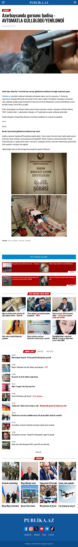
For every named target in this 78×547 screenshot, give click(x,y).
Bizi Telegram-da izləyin (39, 257)
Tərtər (21, 240)
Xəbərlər (37, 535)
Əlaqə (44, 535)
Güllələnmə (13, 240)
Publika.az (6, 96)
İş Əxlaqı (51, 535)
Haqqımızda (27, 535)
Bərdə (28, 240)
